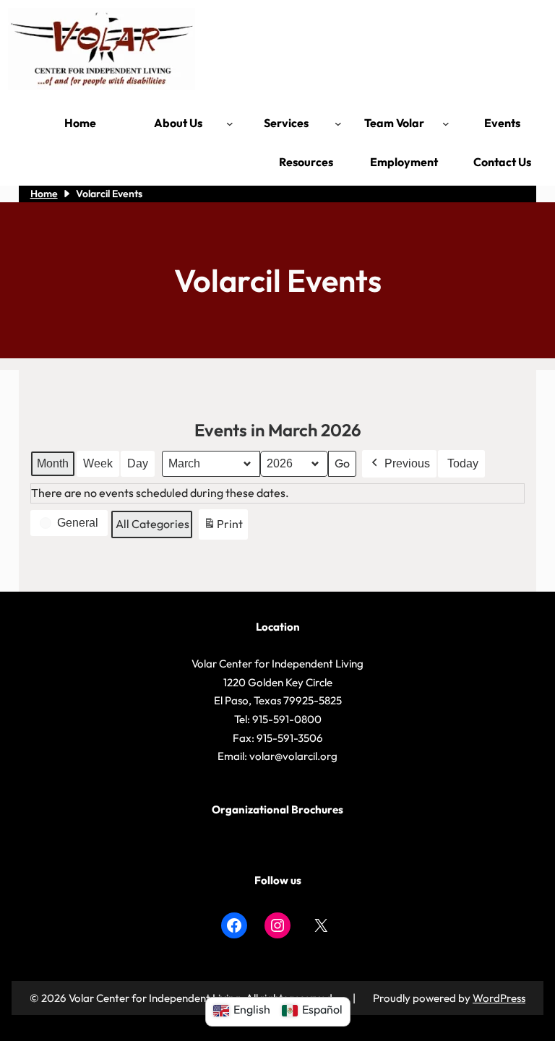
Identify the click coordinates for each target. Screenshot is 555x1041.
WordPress (499, 998)
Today (462, 463)
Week (98, 463)
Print (223, 528)
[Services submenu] (338, 123)
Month (53, 463)
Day (137, 463)
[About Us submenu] (229, 123)
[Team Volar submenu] (445, 123)
